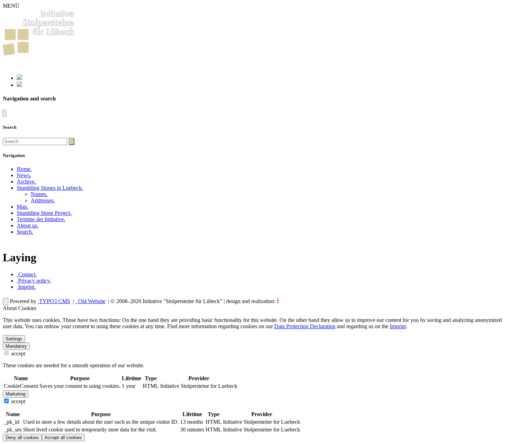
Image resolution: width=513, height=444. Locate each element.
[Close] (4, 113)
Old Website (91, 301)
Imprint (26, 287)
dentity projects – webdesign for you (318, 301)
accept (17, 353)
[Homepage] (39, 54)
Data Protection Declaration (304, 326)
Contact (27, 274)
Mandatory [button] (16, 346)
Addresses (43, 200)
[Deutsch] (19, 78)
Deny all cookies (22, 437)
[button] (50, 188)
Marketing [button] (15, 394)
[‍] (71, 141)
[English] (19, 85)
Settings (14, 338)
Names (39, 194)
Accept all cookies (63, 437)
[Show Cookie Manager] (5, 301)
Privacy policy (34, 281)
